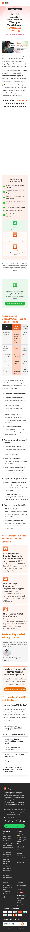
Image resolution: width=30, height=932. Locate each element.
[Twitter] (13, 821)
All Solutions (10, 34)
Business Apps (19, 34)
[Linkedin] (16, 821)
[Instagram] (9, 821)
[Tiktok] (20, 821)
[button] (27, 3)
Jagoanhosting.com (14, 928)
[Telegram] (24, 821)
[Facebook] (5, 821)
